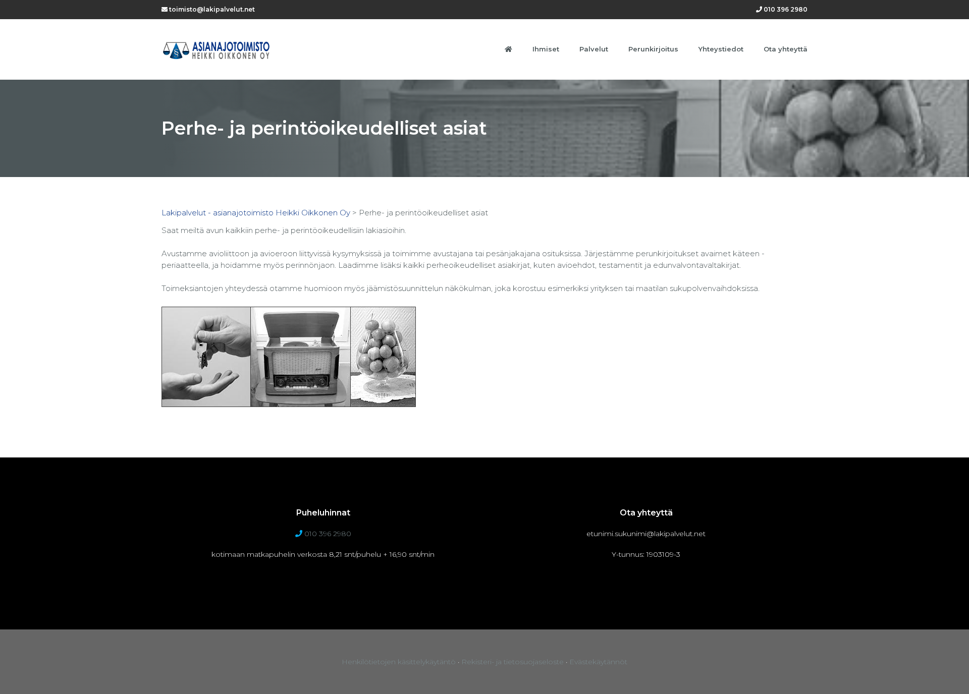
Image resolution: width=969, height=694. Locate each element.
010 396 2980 (784, 9)
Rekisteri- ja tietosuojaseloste (512, 661)
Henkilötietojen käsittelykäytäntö (399, 661)
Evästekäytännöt (598, 661)
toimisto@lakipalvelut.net (211, 9)
